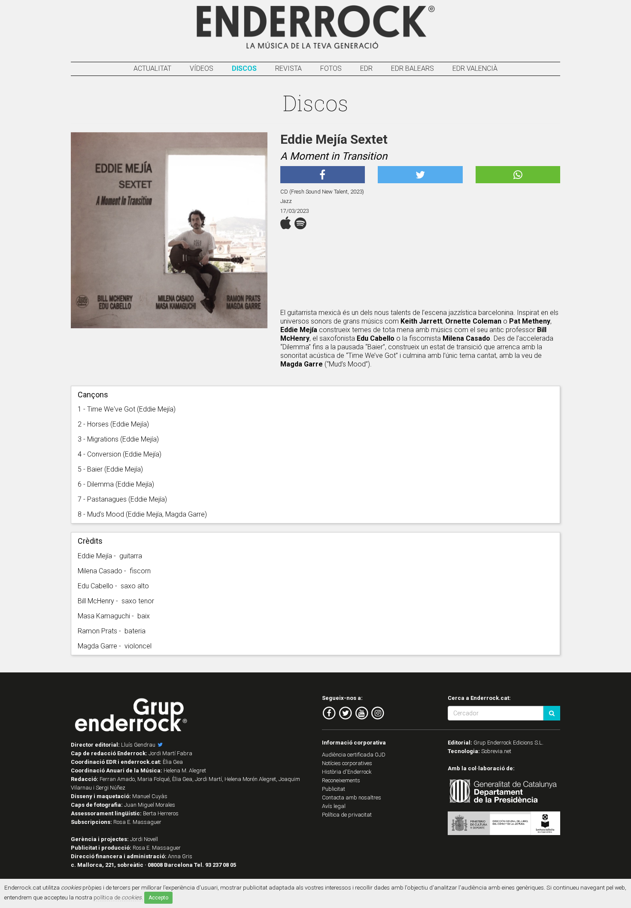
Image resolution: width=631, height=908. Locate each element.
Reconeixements (341, 780)
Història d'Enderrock (347, 772)
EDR (366, 68)
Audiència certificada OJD (353, 754)
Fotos (331, 68)
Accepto (158, 898)
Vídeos (201, 68)
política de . (118, 897)
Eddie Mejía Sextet (334, 139)
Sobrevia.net (496, 751)
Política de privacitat (347, 814)
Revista (288, 68)
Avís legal (334, 806)
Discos (244, 68)
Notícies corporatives (347, 763)
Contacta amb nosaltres (351, 797)
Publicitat (333, 789)
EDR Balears (412, 68)
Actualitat (152, 68)
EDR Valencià (475, 68)
